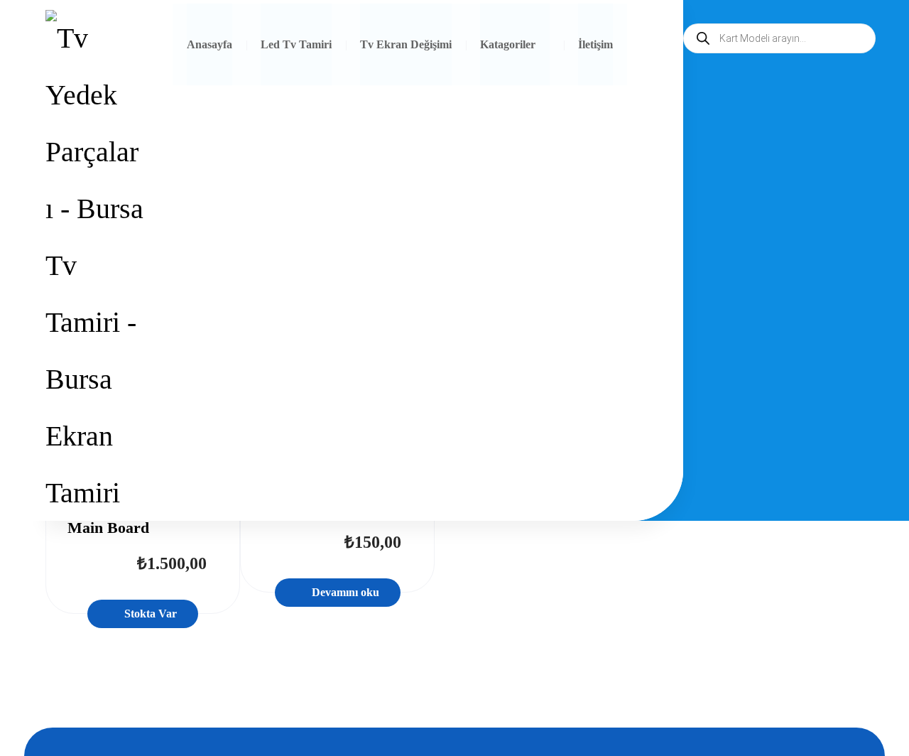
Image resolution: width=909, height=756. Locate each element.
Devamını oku (345, 592)
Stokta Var (150, 614)
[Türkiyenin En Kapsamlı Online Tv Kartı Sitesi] (94, 266)
